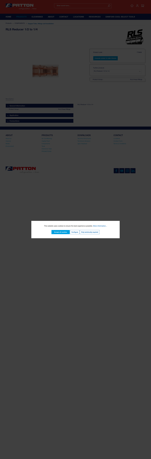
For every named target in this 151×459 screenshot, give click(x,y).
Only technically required (89, 232)
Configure (74, 232)
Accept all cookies (60, 232)
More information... (100, 226)
